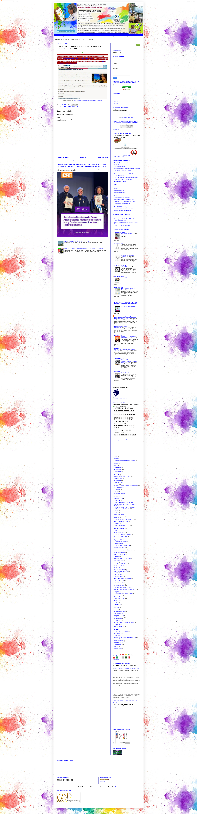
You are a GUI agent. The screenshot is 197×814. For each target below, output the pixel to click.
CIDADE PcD (117, 489)
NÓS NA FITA (117, 574)
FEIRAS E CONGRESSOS (120, 541)
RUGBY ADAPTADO (119, 613)
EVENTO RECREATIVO (120, 528)
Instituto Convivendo (119, 190)
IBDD (115, 184)
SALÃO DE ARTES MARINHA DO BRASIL (124, 622)
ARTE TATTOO (118, 471)
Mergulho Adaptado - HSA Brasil (122, 197)
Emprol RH (116, 523)
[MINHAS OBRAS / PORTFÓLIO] (117, 142)
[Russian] (114, 658)
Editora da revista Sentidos (120, 217)
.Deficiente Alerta (118, 243)
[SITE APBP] (126, 155)
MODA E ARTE (117, 567)
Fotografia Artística (118, 543)
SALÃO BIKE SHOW (119, 617)
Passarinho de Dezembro (127, 233)
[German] (123, 655)
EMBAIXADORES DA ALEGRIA (121, 521)
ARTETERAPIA (118, 482)
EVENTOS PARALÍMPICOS (120, 536)
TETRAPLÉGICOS (119, 358)
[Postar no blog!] (73, 105)
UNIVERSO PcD (118, 644)
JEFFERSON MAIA (118, 560)
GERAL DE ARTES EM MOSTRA (122, 545)
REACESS (116, 602)
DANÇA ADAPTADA (119, 514)
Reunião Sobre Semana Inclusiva (128, 372)
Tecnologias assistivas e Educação (122, 210)
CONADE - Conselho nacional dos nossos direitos (126, 177)
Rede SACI (117, 205)
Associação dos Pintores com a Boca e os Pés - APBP (77, 58)
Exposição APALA (118, 540)
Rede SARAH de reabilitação (121, 206)
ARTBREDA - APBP (119, 276)
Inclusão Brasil (117, 186)
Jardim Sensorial (118, 195)
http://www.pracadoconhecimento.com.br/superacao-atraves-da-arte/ (87, 100)
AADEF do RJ (117, 164)
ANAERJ (116, 464)
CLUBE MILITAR (118, 495)
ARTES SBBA (117, 480)
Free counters (116, 744)
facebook (116, 96)
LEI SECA (116, 562)
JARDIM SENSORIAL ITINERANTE (122, 558)
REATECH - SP (118, 606)
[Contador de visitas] (104, 780)
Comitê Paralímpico (119, 175)
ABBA (115, 456)
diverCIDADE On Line (120, 299)
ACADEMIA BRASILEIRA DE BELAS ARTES (124, 460)
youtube (116, 101)
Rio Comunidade (118, 335)
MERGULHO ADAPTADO (120, 563)
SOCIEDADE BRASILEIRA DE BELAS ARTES (125, 637)
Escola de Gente (118, 183)
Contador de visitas (103, 783)
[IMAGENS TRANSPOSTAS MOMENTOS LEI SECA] (127, 725)
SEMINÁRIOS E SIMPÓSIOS (121, 631)
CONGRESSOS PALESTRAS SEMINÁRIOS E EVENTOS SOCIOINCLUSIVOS (125, 508)
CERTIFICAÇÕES (118, 487)
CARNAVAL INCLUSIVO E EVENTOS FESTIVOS (126, 486)
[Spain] (126, 655)
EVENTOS (116, 530)
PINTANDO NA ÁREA (119, 585)
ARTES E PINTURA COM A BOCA (71, 106)
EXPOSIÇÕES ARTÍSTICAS (62, 39)
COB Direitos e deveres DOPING (128, 306)
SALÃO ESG (117, 624)
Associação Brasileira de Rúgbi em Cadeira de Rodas (127, 168)
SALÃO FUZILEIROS (119, 626)
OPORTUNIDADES (118, 576)
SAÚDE (116, 629)
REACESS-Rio (117, 604)
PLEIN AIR (116, 591)
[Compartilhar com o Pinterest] (77, 105)
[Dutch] (132, 655)
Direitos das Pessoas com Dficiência (123, 179)
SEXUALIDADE (118, 633)
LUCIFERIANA (117, 327)
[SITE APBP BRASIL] (117, 155)
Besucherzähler (102, 781)
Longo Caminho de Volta (120, 220)
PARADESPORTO (118, 582)
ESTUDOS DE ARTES (119, 527)
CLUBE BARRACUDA (119, 493)
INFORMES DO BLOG (119, 552)
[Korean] (123, 658)
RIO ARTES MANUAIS (119, 611)
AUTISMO (116, 484)
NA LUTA (116, 573)
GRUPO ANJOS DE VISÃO (120, 549)
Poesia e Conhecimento (120, 326)
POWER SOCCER (118, 595)
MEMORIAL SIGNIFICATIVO (78, 39)
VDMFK (116, 646)
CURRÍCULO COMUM (65, 37)
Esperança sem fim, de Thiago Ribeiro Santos (125, 218)
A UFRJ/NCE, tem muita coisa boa (122, 162)
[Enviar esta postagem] (69, 104)
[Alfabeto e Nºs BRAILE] (124, 436)
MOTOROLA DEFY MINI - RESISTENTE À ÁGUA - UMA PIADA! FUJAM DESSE (83, 249)
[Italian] (129, 655)
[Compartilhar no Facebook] (76, 105)
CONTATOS (90, 39)
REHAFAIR (116, 607)
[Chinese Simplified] (130, 658)
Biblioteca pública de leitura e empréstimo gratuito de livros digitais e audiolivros (129, 361)
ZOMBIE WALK (118, 648)
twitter (115, 98)
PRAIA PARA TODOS (119, 598)
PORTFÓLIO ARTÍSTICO (115, 37)
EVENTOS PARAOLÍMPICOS (121, 538)
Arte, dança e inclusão (119, 166)
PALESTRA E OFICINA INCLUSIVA (122, 578)
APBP (115, 465)
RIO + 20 (116, 609)
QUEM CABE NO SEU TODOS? (122, 225)
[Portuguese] (117, 658)
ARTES (116, 473)
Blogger (117, 786)
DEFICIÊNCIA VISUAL (119, 516)
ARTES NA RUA (118, 478)
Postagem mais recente (62, 157)
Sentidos (116, 348)
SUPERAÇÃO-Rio (118, 639)
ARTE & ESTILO (118, 467)
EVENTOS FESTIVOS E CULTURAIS (123, 534)
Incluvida (116, 188)
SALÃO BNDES (118, 618)
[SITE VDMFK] (119, 156)
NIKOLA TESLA (124, 266)
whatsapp (116, 103)
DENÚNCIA (117, 517)
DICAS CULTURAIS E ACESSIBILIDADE (124, 519)
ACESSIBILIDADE (118, 462)
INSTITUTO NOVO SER (120, 554)
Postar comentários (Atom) (67, 160)
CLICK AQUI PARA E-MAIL (127, 117)
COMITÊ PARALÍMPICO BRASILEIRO (123, 502)
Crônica (116, 510)
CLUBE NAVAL (117, 497)
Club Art (116, 491)
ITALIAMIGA (117, 556)
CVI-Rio (116, 512)
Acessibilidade (118, 254)
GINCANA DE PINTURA (120, 547)
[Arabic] (126, 658)
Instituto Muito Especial (119, 192)
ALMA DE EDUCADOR (120, 265)
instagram (116, 99)
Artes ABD (116, 474)
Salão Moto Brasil (118, 628)
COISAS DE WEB (118, 498)
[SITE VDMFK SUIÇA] (134, 155)
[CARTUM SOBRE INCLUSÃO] (126, 668)
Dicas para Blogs (118, 287)
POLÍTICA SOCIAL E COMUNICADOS (123, 593)
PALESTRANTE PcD (119, 580)
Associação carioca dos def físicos (122, 170)
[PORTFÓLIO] (126, 148)
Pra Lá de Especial (118, 596)
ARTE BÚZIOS (117, 469)
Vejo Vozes (117, 371)
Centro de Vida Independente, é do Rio (123, 173)
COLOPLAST (117, 500)
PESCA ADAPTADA (118, 584)
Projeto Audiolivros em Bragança (122, 203)
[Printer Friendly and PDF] (138, 45)
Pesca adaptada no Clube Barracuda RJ (124, 199)
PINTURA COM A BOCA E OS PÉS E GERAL (125, 589)
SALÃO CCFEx (117, 620)
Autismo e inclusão (118, 172)
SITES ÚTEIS (127, 37)
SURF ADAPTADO (118, 640)
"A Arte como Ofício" (119, 232)
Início (56, 37)
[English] (116, 655)
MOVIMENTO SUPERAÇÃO (121, 571)
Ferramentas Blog (116, 659)
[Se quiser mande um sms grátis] (120, 111)
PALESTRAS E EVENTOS (79, 37)
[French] (120, 655)
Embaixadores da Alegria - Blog (122, 316)
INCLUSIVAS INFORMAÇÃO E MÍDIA (123, 551)
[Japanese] (120, 658)
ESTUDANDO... (125, 277)
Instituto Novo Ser (118, 194)
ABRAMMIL (117, 458)
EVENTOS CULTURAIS (120, 532)
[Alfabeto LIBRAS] (120, 398)
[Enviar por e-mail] (72, 105)
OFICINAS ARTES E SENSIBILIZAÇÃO (97, 37)
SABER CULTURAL (119, 615)
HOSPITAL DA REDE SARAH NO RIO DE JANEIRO (76, 241)
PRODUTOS (117, 600)
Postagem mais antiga (102, 157)
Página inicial (82, 157)
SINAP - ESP (117, 635)
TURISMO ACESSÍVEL (119, 642)
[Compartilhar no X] (74, 105)
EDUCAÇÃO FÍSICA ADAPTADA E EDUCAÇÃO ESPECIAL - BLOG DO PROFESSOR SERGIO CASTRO (126, 304)
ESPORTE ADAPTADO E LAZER (122, 525)
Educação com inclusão (120, 181)
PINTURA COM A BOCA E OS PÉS (122, 587)
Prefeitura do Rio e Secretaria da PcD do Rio (125, 201)
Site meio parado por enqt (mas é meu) (123, 208)
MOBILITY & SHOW (119, 565)
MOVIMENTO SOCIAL (119, 569)
